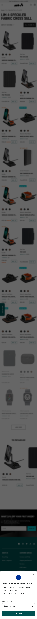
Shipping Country (7, 602)
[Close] (33, 574)
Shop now (18, 613)
